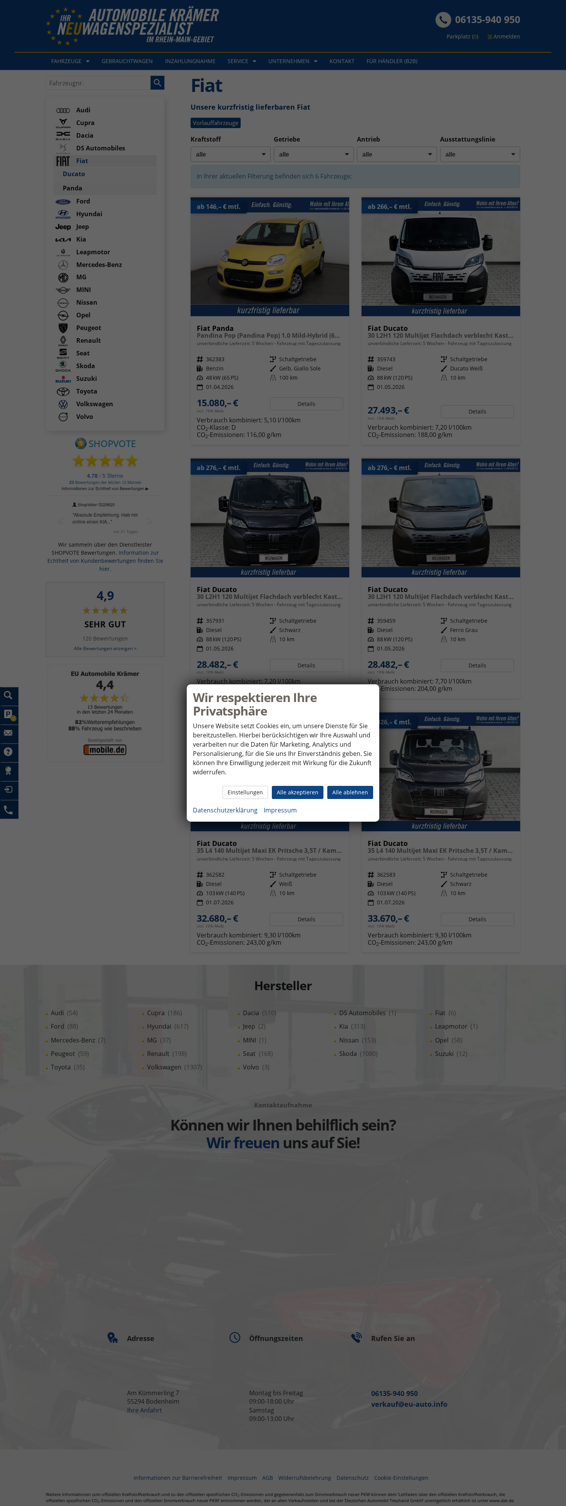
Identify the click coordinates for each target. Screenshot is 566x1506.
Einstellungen (245, 792)
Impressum (280, 810)
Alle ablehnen (350, 792)
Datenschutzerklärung (225, 810)
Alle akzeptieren (297, 792)
